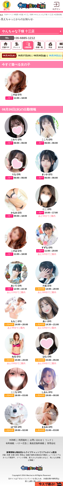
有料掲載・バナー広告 (16, 443)
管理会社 (51, 443)
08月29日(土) (55, 55)
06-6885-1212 (25, 38)
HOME (12, 440)
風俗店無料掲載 (37, 443)
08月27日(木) (24, 55)
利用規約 (23, 440)
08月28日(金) (40, 55)
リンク (48, 440)
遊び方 (7, 9)
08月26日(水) (9, 55)
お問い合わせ (36, 440)
